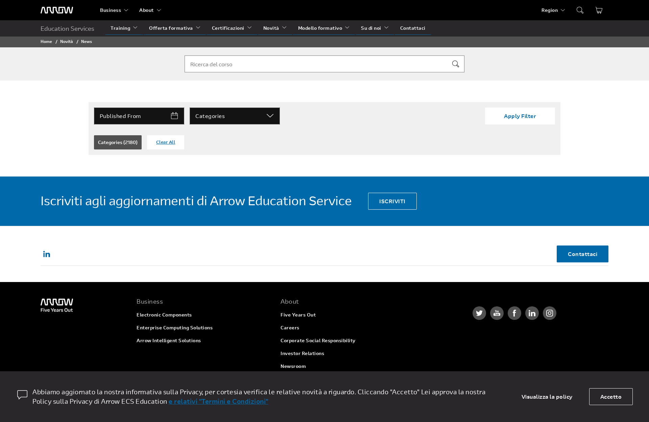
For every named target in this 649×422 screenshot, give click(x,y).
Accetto (611, 396)
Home (46, 41)
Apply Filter (520, 115)
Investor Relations (302, 353)
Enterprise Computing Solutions (175, 327)
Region (550, 10)
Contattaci (413, 28)
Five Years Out (298, 314)
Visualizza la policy (547, 396)
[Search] (456, 64)
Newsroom (293, 366)
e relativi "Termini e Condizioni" (218, 401)
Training (120, 28)
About (146, 10)
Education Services (67, 28)
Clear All (165, 142)
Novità (271, 28)
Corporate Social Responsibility (318, 340)
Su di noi (371, 28)
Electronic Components (164, 314)
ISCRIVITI (392, 201)
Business (110, 10)
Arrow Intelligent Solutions (169, 340)
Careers (290, 327)
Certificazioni (228, 28)
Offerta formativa (171, 28)
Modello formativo (320, 28)
